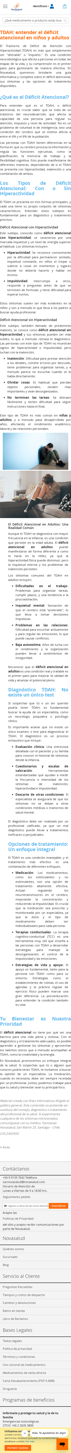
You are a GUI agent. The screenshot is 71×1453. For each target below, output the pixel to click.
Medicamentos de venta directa (24, 1373)
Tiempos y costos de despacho (24, 1295)
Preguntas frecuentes (17, 1287)
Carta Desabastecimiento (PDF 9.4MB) (29, 1381)
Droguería (10, 1389)
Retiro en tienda (14, 1311)
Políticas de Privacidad (18, 1219)
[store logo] (17, 7)
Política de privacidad (17, 1349)
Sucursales (10, 1257)
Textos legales (12, 1341)
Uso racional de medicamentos (24, 1365)
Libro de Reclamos (15, 1319)
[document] (36, 1440)
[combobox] (35, 20)
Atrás (5, 1147)
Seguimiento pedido (16, 1197)
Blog (6, 1265)
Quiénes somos (13, 1249)
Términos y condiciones (19, 1357)
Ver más (29, 1441)
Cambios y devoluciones (19, 1303)
